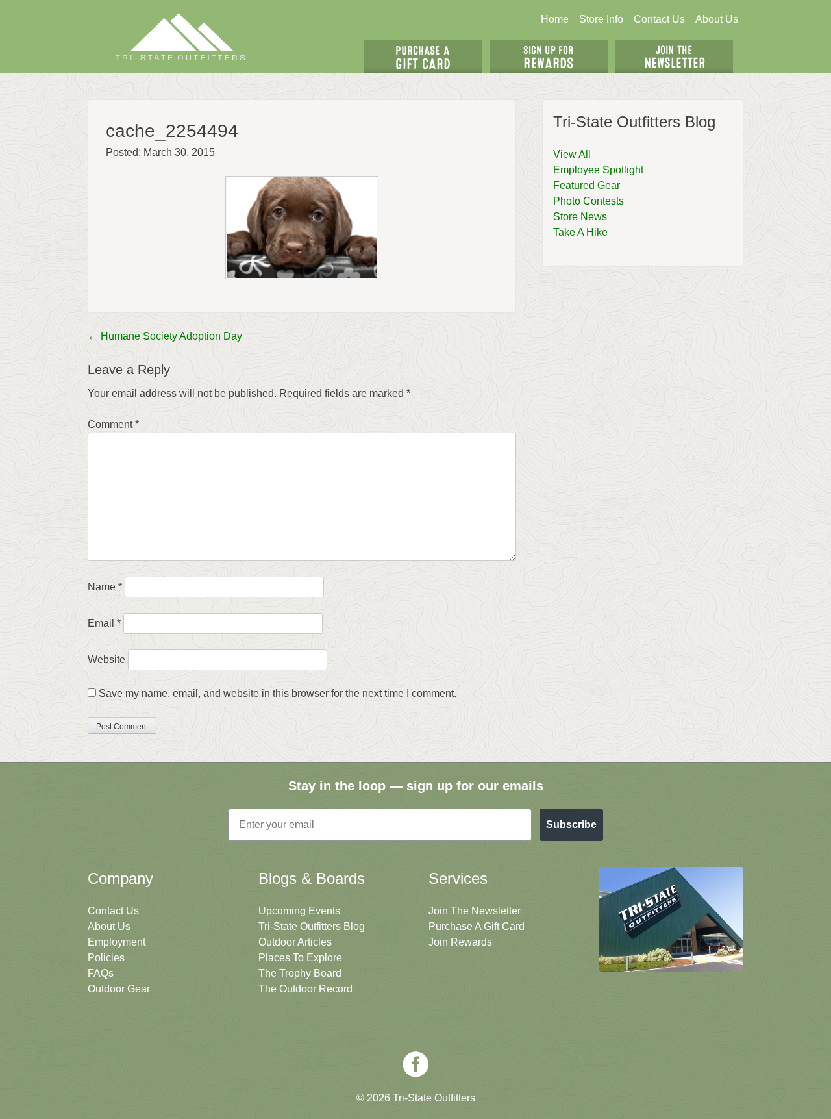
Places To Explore (300, 957)
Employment (116, 942)
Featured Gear (586, 185)
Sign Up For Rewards (549, 56)
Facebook (415, 1064)
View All (572, 154)
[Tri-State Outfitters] (180, 36)
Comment (113, 424)
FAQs (101, 973)
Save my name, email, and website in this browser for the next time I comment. (277, 693)
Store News (580, 216)
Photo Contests (588, 201)
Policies (106, 957)
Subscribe (571, 824)
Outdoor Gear (119, 988)
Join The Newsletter (674, 56)
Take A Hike (580, 232)
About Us (716, 19)
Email (104, 623)
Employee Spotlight (598, 169)
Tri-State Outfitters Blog (311, 926)
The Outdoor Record (305, 988)
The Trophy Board (299, 973)
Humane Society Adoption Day (165, 336)
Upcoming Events (299, 910)
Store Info (601, 19)
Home (555, 19)
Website (106, 659)
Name (105, 586)
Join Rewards (460, 942)
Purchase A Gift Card (476, 926)
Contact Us (659, 19)
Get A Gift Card (423, 56)
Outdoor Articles (295, 942)
